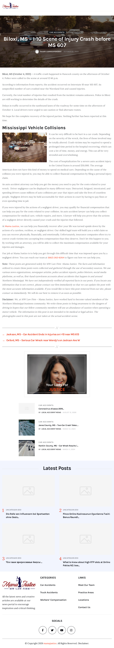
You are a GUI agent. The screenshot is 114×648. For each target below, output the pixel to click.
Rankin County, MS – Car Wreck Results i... (58, 445)
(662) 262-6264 (56, 257)
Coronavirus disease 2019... (51, 409)
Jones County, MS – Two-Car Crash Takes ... (58, 425)
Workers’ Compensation (53, 599)
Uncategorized (13, 510)
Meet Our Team (86, 585)
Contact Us (84, 607)
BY (50, 412)
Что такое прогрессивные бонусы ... (24, 562)
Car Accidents (57, 32)
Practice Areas (86, 592)
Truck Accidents (49, 592)
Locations (83, 599)
